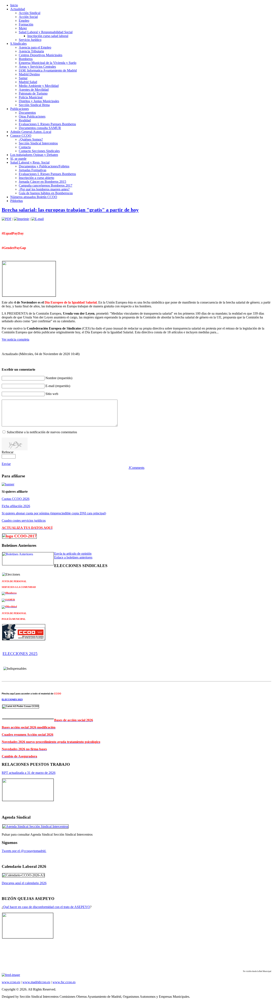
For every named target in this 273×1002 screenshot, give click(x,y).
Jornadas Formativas (32, 170)
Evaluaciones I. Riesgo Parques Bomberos (47, 124)
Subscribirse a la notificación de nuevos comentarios (42, 432)
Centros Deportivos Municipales (40, 55)
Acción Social (28, 17)
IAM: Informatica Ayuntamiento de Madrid (48, 70)
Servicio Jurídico (30, 40)
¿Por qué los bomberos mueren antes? (44, 189)
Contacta (25, 147)
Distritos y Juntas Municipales (39, 101)
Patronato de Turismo (33, 93)
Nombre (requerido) (58, 378)
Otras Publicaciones (32, 116)
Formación (26, 24)
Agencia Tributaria (31, 51)
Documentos (27, 112)
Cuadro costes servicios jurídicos (24, 520)
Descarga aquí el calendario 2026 (24, 883)
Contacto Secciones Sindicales (39, 151)
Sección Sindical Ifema (34, 105)
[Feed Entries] (11, 975)
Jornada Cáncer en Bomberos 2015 (42, 181)
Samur (23, 78)
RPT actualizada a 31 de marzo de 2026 (28, 773)
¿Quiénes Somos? (31, 139)
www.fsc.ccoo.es (64, 982)
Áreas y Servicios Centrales (37, 66)
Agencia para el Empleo (35, 47)
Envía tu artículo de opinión (72, 553)
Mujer (23, 28)
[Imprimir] (21, 219)
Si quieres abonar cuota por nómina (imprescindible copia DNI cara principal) (54, 513)
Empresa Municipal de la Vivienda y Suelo (47, 63)
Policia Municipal (30, 97)
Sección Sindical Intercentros (38, 143)
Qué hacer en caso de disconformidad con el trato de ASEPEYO (46, 907)
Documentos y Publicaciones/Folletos (44, 166)
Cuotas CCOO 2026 (15, 499)
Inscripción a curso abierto (36, 178)
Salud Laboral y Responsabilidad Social (46, 32)
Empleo (24, 20)
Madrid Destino (29, 74)
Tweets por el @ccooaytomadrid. (24, 851)
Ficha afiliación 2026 (16, 506)
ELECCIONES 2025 (20, 653)
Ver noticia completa (15, 339)
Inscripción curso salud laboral (47, 36)
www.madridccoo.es (36, 982)
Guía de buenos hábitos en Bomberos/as (46, 193)
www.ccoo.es (11, 982)
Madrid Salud (28, 82)
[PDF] (7, 219)
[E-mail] (37, 219)
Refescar (7, 452)
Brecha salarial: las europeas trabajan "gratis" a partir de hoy (70, 210)
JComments (136, 467)
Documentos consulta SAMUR (40, 128)
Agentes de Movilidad (34, 89)
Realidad (25, 120)
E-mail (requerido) (57, 386)
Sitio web (51, 394)
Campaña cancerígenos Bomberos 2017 (45, 185)
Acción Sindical (29, 13)
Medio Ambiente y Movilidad (39, 86)
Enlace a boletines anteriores (73, 557)
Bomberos (26, 59)
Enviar (6, 464)
